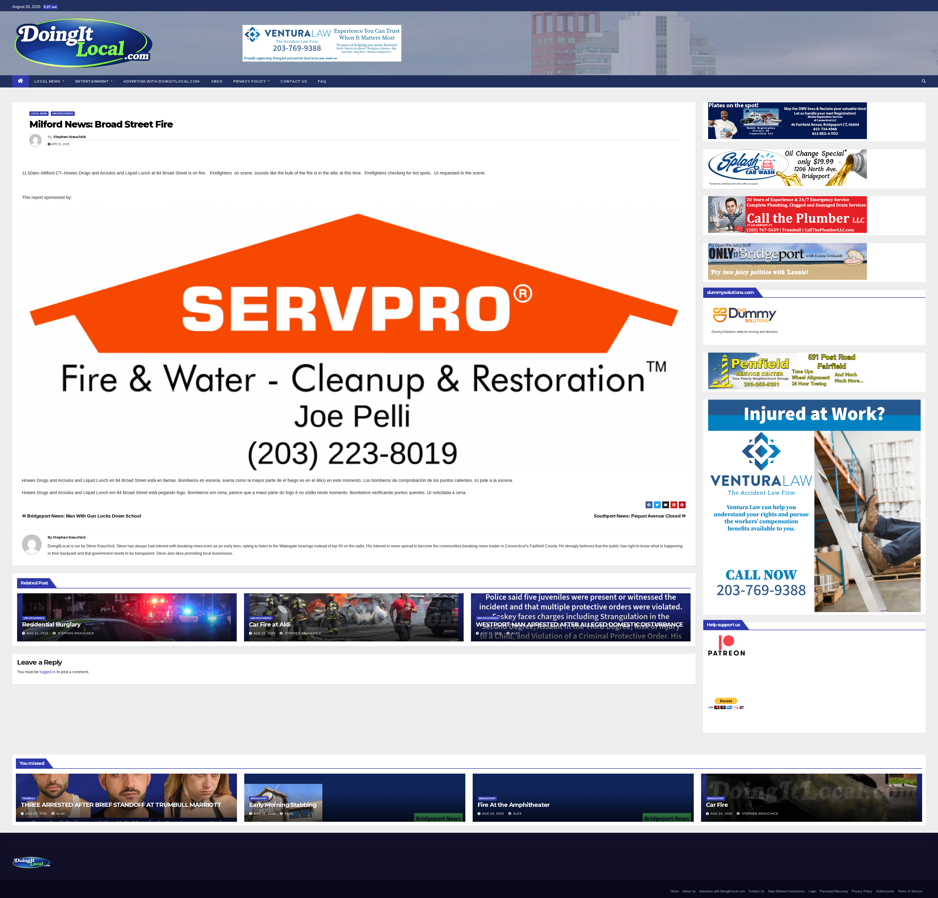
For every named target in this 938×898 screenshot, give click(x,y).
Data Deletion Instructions (786, 891)
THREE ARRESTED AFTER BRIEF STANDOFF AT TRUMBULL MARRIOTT (121, 804)
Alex (515, 633)
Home (675, 891)
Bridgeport (259, 798)
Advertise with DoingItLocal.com (161, 81)
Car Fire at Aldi (269, 624)
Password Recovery (834, 891)
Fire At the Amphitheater (514, 804)
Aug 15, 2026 (491, 633)
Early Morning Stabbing (283, 804)
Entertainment (92, 81)
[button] (924, 81)
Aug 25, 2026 (36, 813)
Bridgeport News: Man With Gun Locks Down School (83, 516)
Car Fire (717, 804)
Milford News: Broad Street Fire (101, 124)
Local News (48, 81)
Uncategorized (62, 113)
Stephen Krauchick (69, 137)
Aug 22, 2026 (37, 633)
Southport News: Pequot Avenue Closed (638, 516)
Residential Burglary (51, 624)
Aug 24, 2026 (493, 813)
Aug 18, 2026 (264, 633)
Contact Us (293, 81)
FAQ (322, 81)
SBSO (216, 81)
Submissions (885, 891)
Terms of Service (910, 891)
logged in (48, 672)
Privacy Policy (250, 81)
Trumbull (28, 798)
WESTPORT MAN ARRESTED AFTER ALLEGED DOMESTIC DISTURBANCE (579, 624)
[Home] (20, 81)
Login (812, 891)
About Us (689, 891)
